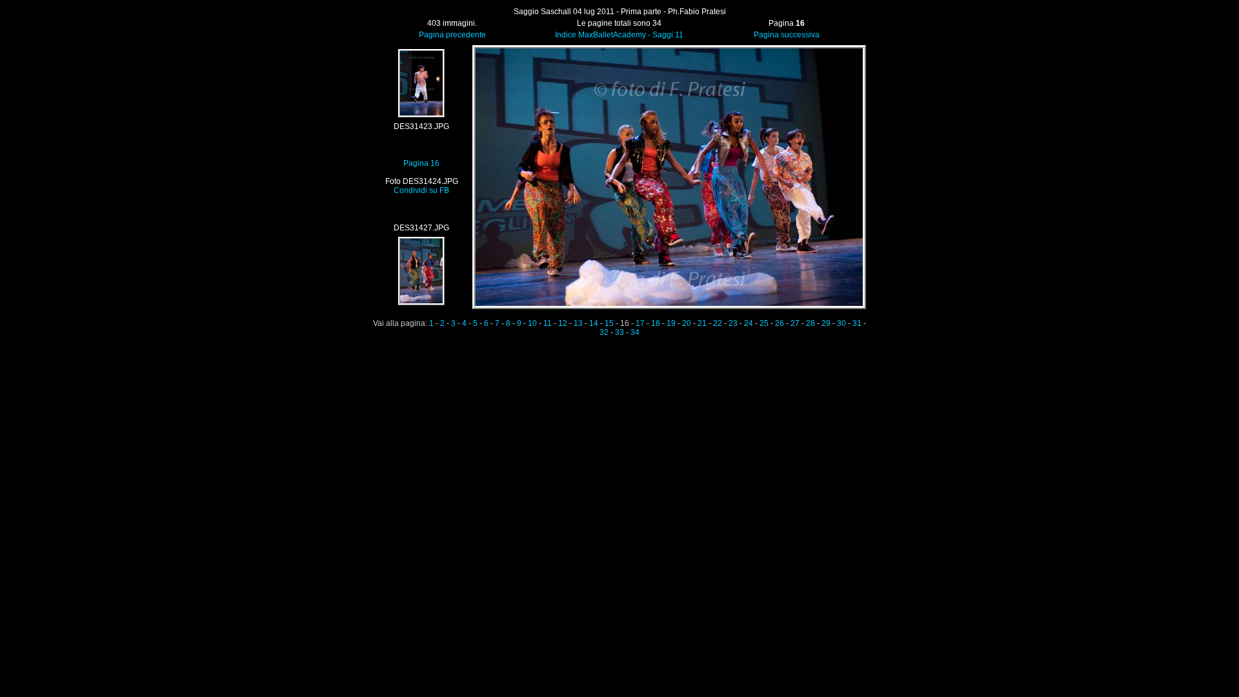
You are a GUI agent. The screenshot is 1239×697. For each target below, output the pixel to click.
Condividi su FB (421, 190)
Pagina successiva (787, 34)
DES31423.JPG (421, 126)
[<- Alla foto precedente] (421, 116)
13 (578, 323)
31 (856, 323)
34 (635, 332)
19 (671, 323)
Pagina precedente (452, 34)
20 (686, 323)
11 (547, 323)
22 (717, 323)
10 (532, 323)
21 (702, 323)
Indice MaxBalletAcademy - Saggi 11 (619, 34)
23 (733, 323)
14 (593, 323)
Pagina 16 (421, 163)
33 (619, 332)
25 (764, 323)
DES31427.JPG (421, 227)
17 (640, 323)
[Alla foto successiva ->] (669, 306)
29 (826, 323)
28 (810, 323)
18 (655, 323)
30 (841, 323)
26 (779, 323)
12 (562, 323)
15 (609, 323)
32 (604, 332)
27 (795, 323)
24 (748, 323)
